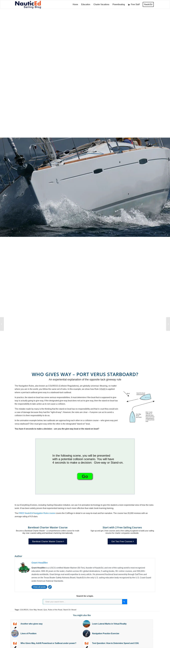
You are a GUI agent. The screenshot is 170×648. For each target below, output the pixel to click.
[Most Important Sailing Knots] (168, 324)
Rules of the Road (55, 610)
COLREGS (24, 610)
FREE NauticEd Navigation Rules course (37, 513)
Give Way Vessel (35, 610)
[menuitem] (75, 4)
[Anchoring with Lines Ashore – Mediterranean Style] (2, 324)
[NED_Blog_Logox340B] (28, 4)
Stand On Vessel (69, 610)
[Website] (50, 587)
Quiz (45, 610)
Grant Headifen (39, 562)
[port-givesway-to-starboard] (139, 407)
